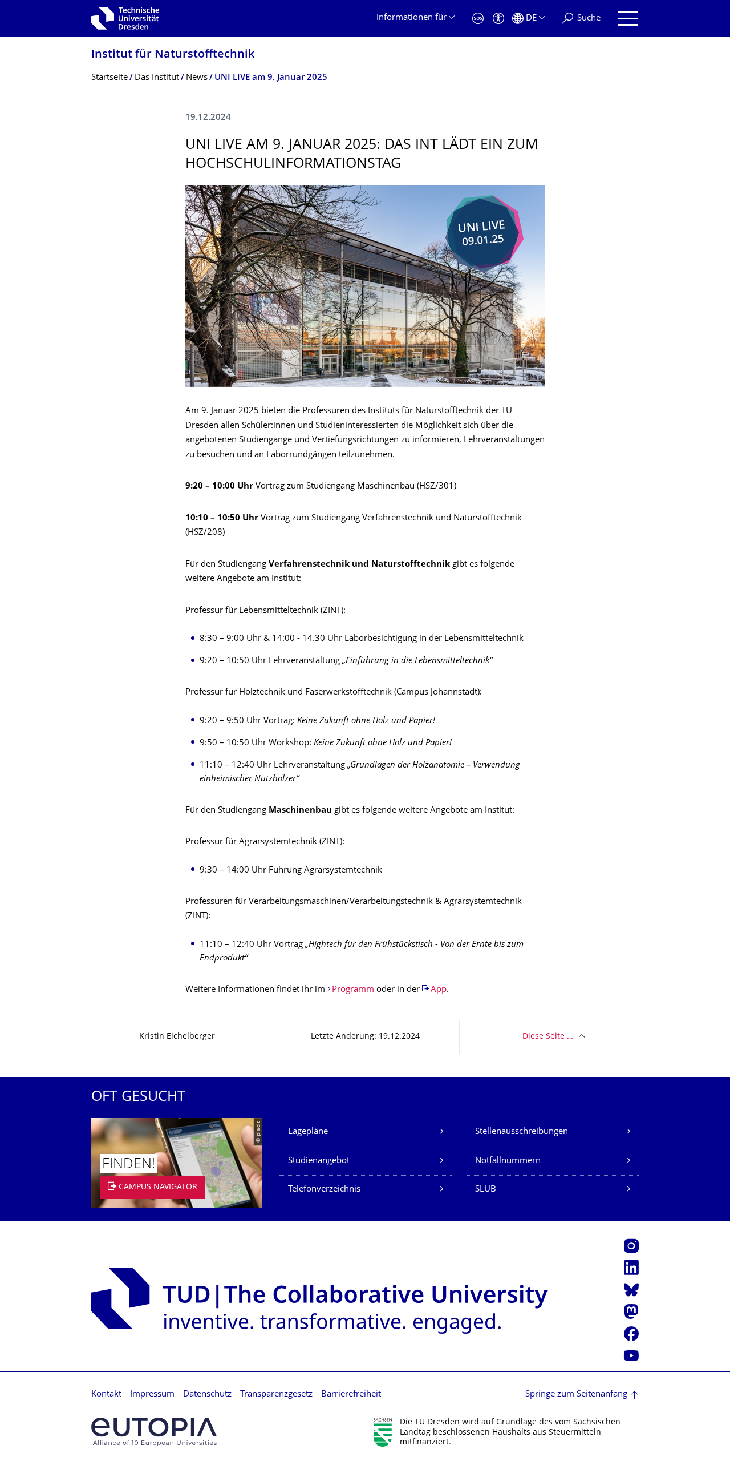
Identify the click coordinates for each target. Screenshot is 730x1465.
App (439, 990)
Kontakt (106, 1394)
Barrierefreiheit (351, 1394)
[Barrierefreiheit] (498, 18)
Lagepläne (308, 1132)
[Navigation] (628, 18)
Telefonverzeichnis (324, 1189)
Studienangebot (319, 1161)
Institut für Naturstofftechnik (172, 55)
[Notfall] (478, 18)
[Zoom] (365, 286)
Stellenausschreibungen (521, 1132)
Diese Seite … (547, 1036)
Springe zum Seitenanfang (576, 1394)
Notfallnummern (508, 1161)
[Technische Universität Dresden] (125, 18)
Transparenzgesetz (276, 1394)
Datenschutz (207, 1394)
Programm (353, 990)
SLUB (485, 1189)
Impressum (152, 1394)
